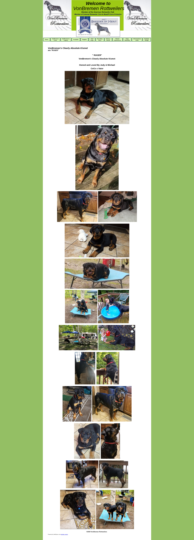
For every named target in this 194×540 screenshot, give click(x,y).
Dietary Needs (108, 39)
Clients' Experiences (117, 39)
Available (76, 39)
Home (46, 39)
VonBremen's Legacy (66, 39)
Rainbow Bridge (146, 39)
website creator (64, 534)
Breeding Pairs (99, 39)
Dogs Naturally (127, 39)
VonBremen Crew (55, 39)
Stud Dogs (92, 39)
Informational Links (137, 39)
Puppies (84, 39)
